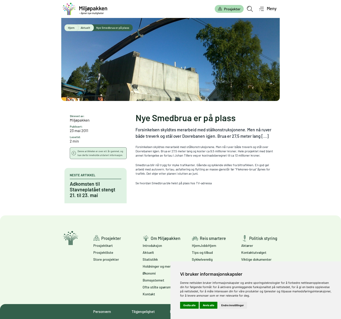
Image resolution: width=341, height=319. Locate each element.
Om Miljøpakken (165, 238)
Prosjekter (232, 9)
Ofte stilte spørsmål (158, 287)
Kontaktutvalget (253, 252)
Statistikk (150, 259)
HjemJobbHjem (204, 245)
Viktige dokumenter (256, 259)
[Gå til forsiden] (84, 9)
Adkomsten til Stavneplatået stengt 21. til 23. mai (92, 189)
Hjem (71, 27)
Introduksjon (152, 245)
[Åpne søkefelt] (250, 9)
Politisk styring (263, 238)
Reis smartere (213, 238)
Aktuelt (85, 27)
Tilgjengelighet (143, 311)
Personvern (102, 311)
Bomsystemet (153, 280)
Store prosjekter (106, 259)
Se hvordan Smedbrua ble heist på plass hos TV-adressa (174, 183)
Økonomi (149, 273)
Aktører (247, 245)
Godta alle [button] (189, 305)
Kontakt (149, 294)
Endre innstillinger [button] (232, 305)
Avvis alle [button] (208, 305)
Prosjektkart (103, 245)
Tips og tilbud (202, 252)
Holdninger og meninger (161, 266)
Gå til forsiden (70, 238)
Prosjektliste (103, 252)
